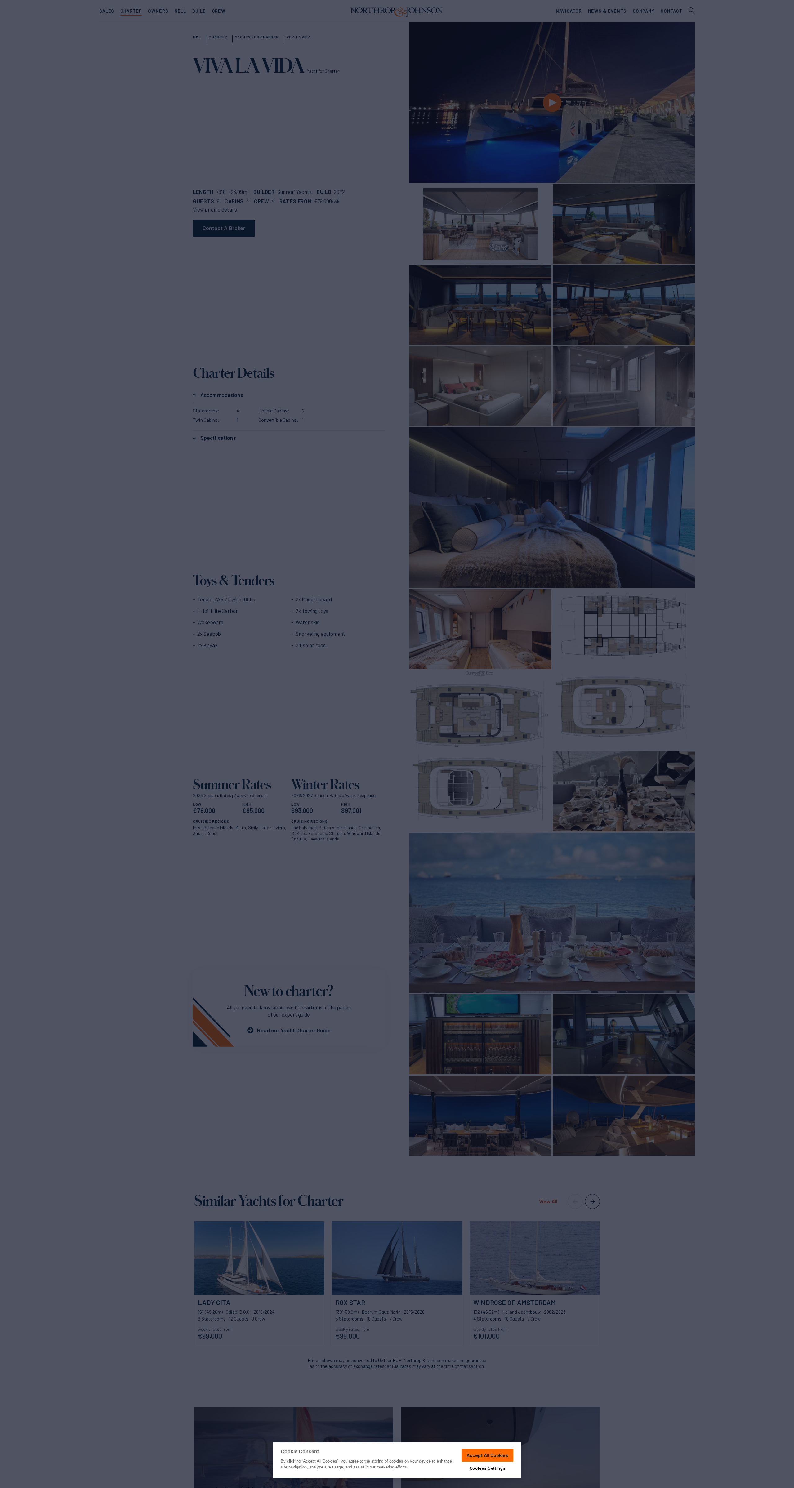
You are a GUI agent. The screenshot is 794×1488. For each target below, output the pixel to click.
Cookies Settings (487, 1468)
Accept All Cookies (487, 1455)
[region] (397, 1460)
